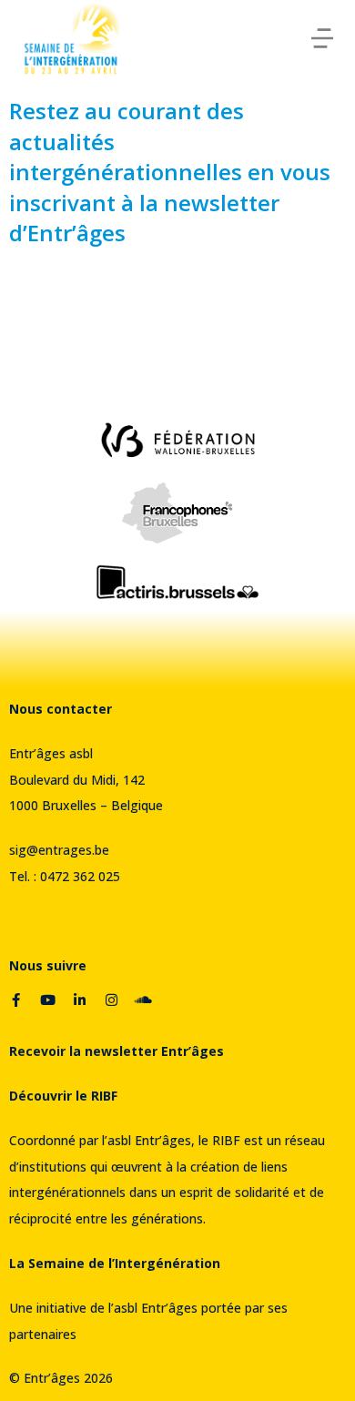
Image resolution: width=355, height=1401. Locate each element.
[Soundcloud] (143, 999)
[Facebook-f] (15, 999)
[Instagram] (111, 999)
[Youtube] (47, 999)
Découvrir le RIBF (63, 1095)
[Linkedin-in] (79, 999)
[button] (322, 38)
